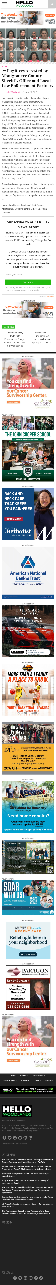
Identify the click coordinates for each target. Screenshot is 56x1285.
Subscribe (49, 1080)
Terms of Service (10, 1080)
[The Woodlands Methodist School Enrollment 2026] (28, 915)
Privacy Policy (39, 1075)
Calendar (24, 1075)
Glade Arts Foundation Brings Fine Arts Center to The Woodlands (14, 341)
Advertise (25, 1080)
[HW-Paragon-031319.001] (28, 1009)
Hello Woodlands (13, 92)
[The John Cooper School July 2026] (28, 481)
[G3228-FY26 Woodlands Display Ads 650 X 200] (28, 317)
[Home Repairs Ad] (28, 833)
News (13, 1075)
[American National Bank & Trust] (28, 598)
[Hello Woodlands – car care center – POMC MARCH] (28, 657)
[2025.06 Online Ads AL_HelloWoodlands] (28, 774)
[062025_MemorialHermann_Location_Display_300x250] (28, 958)
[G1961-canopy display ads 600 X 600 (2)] (28, 409)
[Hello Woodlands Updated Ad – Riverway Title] (28, 873)
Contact (37, 1080)
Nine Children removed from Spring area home (41, 339)
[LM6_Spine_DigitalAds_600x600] (28, 540)
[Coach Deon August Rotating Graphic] (28, 715)
